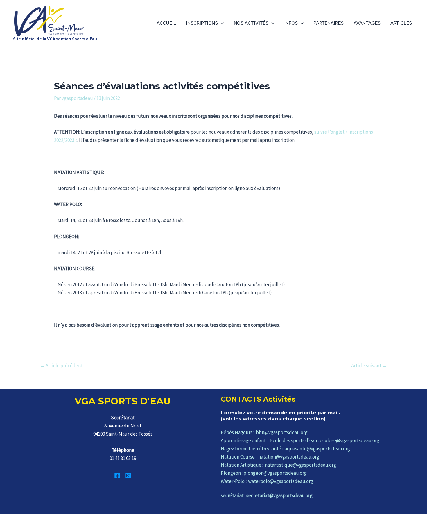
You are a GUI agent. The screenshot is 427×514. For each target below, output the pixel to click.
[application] (221, 23)
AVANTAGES (367, 23)
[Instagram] (128, 475)
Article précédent (61, 365)
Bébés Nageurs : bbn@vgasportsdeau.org (264, 432)
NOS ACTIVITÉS (251, 23)
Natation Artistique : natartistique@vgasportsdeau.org (278, 465)
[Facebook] (117, 475)
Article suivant (369, 365)
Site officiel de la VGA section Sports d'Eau (55, 39)
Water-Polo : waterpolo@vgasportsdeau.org (267, 481)
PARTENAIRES (328, 23)
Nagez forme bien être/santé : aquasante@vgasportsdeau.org (285, 448)
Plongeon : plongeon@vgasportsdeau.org (264, 473)
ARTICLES (401, 23)
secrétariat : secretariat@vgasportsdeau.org (267, 495)
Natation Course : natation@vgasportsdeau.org (270, 457)
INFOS (291, 23)
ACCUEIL (166, 23)
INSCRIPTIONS (202, 23)
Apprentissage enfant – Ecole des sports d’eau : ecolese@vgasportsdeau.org (300, 440)
